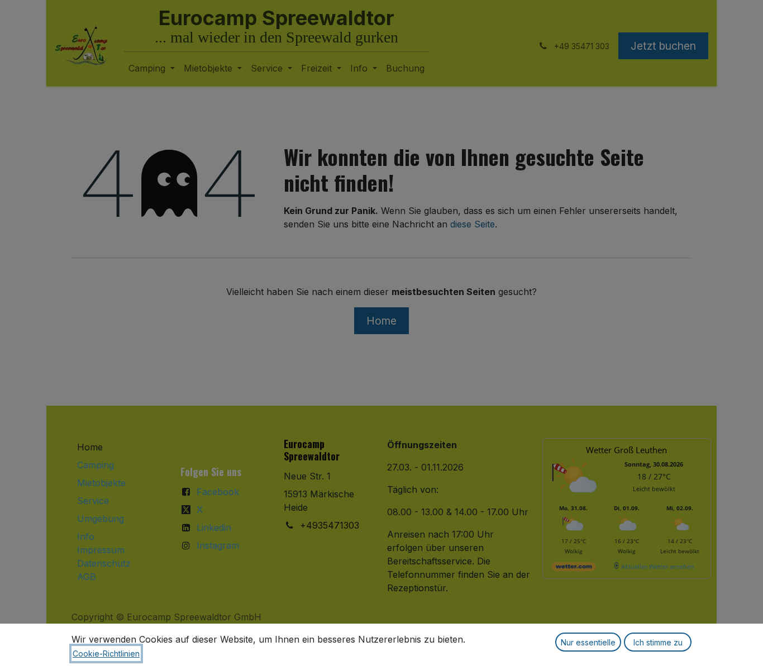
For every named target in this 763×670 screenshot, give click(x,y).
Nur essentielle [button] (588, 642)
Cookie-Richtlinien (106, 653)
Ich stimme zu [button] (658, 642)
